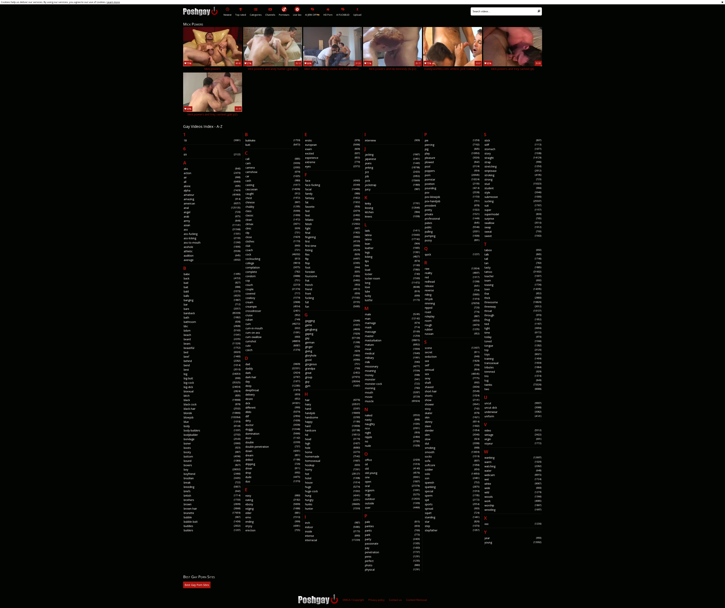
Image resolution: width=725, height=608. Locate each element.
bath (212, 317)
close (272, 237)
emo (272, 517)
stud (512, 184)
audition (212, 255)
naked (392, 415)
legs (392, 252)
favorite (332, 206)
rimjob (452, 299)
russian (452, 334)
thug (512, 319)
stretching (512, 166)
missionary (392, 366)
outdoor (392, 499)
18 (212, 140)
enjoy (272, 526)
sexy (452, 378)
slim (452, 435)
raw (452, 268)
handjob (332, 413)
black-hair (212, 408)
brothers (212, 500)
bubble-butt (212, 521)
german (332, 342)
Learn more (113, 2)
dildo (272, 412)
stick (512, 140)
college (272, 263)
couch (272, 285)
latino (392, 239)
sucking (512, 201)
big (212, 374)
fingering (332, 237)
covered (272, 293)
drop (272, 473)
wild (512, 492)
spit (452, 500)
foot (332, 267)
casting (272, 185)
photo (392, 565)
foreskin (332, 272)
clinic (272, 228)
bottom (212, 456)
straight (512, 158)
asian (212, 225)
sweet (512, 236)
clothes (272, 241)
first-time (332, 246)
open (392, 481)
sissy (452, 408)
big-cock (212, 382)
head (332, 439)
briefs (212, 491)
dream (272, 455)
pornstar (452, 179)
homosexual (332, 461)
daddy (272, 368)
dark (272, 373)
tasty (512, 267)
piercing (452, 145)
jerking (392, 167)
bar (212, 304)
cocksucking (272, 259)
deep (272, 386)
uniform (512, 416)
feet (332, 215)
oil (392, 464)
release (452, 286)
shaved (452, 387)
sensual (452, 369)
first (332, 241)
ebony (272, 504)
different (272, 407)
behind (212, 361)
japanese (392, 159)
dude (272, 477)
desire (272, 399)
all (212, 182)
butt (272, 145)
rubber (452, 329)
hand (332, 408)
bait (212, 287)
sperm (452, 495)
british (212, 495)
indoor (332, 527)
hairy (332, 404)
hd (332, 435)
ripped (452, 307)
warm (512, 462)
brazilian (212, 478)
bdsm (212, 330)
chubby (272, 206)
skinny (452, 422)
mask (392, 327)
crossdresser (272, 311)
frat (332, 280)
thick (512, 298)
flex (332, 254)
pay (392, 548)
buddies (212, 526)
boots (212, 448)
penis (392, 556)
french (332, 285)
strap (512, 162)
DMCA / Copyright (353, 599)
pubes (452, 223)
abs (212, 169)
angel (212, 212)
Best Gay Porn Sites (197, 585)
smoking (452, 448)
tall (512, 259)
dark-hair (272, 377)
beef (212, 356)
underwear (512, 412)
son (452, 478)
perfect (392, 561)
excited (332, 153)
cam (272, 163)
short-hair (452, 391)
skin (452, 417)
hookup (332, 465)
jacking (392, 154)
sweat (512, 231)
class (272, 211)
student (512, 188)
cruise (272, 315)
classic (272, 215)
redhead (452, 281)
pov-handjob (452, 201)
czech (272, 350)
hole (332, 448)
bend (212, 365)
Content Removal (416, 599)
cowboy (272, 298)
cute (272, 345)
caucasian (272, 189)
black (212, 400)
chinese (272, 202)
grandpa (332, 368)
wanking (512, 457)
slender (452, 430)
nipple (392, 437)
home (332, 452)
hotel (332, 478)
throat (512, 311)
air (212, 177)
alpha (212, 190)
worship (512, 505)
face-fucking (332, 185)
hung (332, 495)
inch (332, 523)
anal (212, 208)
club (272, 246)
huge (332, 487)
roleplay (452, 316)
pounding (452, 188)
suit (512, 205)
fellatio (332, 219)
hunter (332, 508)
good (332, 360)
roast (452, 312)
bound (212, 461)
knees (392, 216)
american (212, 203)
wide (512, 488)
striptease (512, 171)
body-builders (212, 430)
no (392, 441)
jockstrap (392, 185)
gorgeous (332, 364)
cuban (272, 319)
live (392, 265)
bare (212, 309)
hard (332, 426)
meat (392, 349)
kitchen (392, 212)
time (512, 332)
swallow (512, 223)
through (512, 315)
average (212, 260)
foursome (332, 276)
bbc (212, 326)
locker (392, 274)
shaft (452, 382)
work (512, 501)
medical (392, 353)
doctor (272, 425)
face (332, 180)
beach (212, 335)
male (392, 314)
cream (272, 302)
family (332, 193)
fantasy (332, 198)
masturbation (392, 340)
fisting (332, 250)
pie (452, 140)
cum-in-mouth (272, 328)
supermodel (512, 214)
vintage (512, 435)
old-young (392, 473)
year (512, 538)
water (512, 470)
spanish (452, 482)
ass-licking (212, 238)
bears (212, 343)
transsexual (512, 363)
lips (392, 261)
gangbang (332, 329)
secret (452, 352)
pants (392, 530)
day (272, 381)
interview (392, 140)
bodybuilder (212, 435)
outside (392, 503)
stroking (512, 175)
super (512, 210)
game (332, 325)
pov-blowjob (452, 197)
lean (392, 243)
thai (512, 293)
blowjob (212, 417)
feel (332, 211)
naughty (392, 424)
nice (392, 428)
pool (452, 166)
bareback (212, 313)
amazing (212, 199)
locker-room (392, 278)
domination (272, 433)
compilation (272, 267)
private (452, 214)
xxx (512, 524)
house (332, 482)
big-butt (212, 378)
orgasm (392, 490)
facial (332, 189)
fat (332, 202)
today (512, 337)
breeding (212, 487)
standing (452, 517)
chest (272, 198)
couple (272, 289)
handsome (332, 417)
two (512, 389)
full (332, 302)
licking (392, 256)
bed (212, 352)
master (392, 336)
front (332, 293)
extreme (332, 162)
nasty (392, 419)
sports (452, 504)
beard (212, 339)
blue (212, 422)
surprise (512, 218)
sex (452, 374)
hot (332, 474)
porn (452, 175)
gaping (332, 334)
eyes (332, 166)
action (212, 173)
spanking (452, 487)
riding (452, 294)
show (452, 400)
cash (272, 180)
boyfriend (212, 474)
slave (452, 426)
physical (392, 569)
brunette (212, 513)
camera (272, 167)
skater (452, 413)
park (392, 535)
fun (332, 306)
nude (392, 446)
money (392, 375)
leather (392, 248)
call (272, 159)
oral (392, 486)
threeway (512, 306)
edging (272, 508)
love (392, 287)
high (332, 443)
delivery (272, 394)
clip (272, 233)
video (512, 430)
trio (512, 376)
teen (512, 289)
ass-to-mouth (212, 242)
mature (392, 344)
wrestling (512, 510)
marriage (392, 323)
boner (212, 443)
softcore (452, 465)
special (452, 491)
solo (452, 474)
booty (212, 452)
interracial (332, 540)
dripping (272, 464)
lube (392, 291)
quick (452, 254)
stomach (512, 149)
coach (272, 250)
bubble (212, 517)
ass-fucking (212, 234)
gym (332, 386)
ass (212, 229)
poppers (452, 171)
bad (212, 283)
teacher (512, 276)
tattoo (512, 272)
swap (512, 227)
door (272, 438)
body (212, 426)
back (212, 278)
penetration (392, 552)
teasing (512, 285)
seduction (452, 356)
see (452, 361)
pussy (452, 240)
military (392, 358)
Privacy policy (376, 599)
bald (212, 291)
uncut (512, 403)
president (452, 205)
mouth (392, 392)
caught (272, 193)
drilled (272, 459)
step (452, 526)
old (392, 468)
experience (332, 158)
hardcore (332, 430)
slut (452, 443)
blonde (212, 413)
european (332, 145)
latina (392, 235)
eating (272, 500)
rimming (452, 303)
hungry (332, 500)
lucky (392, 296)
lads (392, 230)
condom (272, 276)
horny (332, 469)
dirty (272, 420)
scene (452, 348)
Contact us (395, 599)
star (452, 521)
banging (212, 300)
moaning (392, 371)
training (512, 358)
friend (332, 289)
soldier (452, 469)
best (212, 369)
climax (272, 224)
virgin (512, 439)
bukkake (272, 140)
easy (272, 495)
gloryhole (332, 355)
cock (272, 254)
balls (212, 296)
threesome (512, 302)
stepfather (452, 530)
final (332, 233)
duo (272, 481)
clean (272, 219)
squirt (452, 513)
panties (392, 526)
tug (512, 380)
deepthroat (272, 390)
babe (212, 274)
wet (512, 479)
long (392, 283)
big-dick (212, 387)
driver (272, 468)
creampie (272, 306)
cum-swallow (272, 337)
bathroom (212, 322)
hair (332, 400)
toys (512, 354)
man (392, 318)
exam (332, 149)
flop (332, 263)
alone (212, 186)
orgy (392, 494)
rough (452, 325)
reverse (452, 290)
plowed (452, 162)
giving (332, 351)
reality (452, 273)
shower (452, 404)
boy (212, 469)
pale (392, 522)
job (392, 176)
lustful (392, 300)
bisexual (212, 391)
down (272, 451)
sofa (452, 461)
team (512, 280)
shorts (452, 395)
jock (392, 180)
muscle (392, 401)
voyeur (512, 443)
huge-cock (332, 491)
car (272, 176)
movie (392, 397)
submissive (512, 197)
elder (272, 513)
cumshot (272, 341)
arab (212, 216)
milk (392, 362)
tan (512, 263)
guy (332, 381)
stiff (512, 145)
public (452, 227)
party (392, 539)
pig (452, 149)
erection (272, 530)
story (512, 153)
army (212, 221)
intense (332, 536)
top (512, 350)
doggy (272, 429)
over (392, 507)
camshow (272, 172)
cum (272, 324)
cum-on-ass (272, 332)
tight (512, 328)
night (392, 432)
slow (452, 439)
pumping (452, 236)
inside (332, 531)
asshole (212, 247)
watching (512, 466)
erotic (332, 140)
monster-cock (392, 384)
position (452, 184)
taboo (512, 250)
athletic (212, 251)
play (452, 153)
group (332, 377)
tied (512, 324)
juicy (392, 189)
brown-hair (212, 508)
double (272, 442)
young (512, 542)
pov (452, 192)
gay (332, 338)
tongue (512, 345)
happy (332, 422)
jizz (392, 172)
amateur (212, 195)
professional (452, 218)
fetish (332, 224)
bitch (212, 395)
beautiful (212, 348)
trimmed (512, 371)
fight (332, 228)
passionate (392, 543)
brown (212, 504)
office (392, 460)
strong (512, 179)
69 (212, 154)
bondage (212, 439)
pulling (452, 231)
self (452, 365)
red (452, 277)
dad (272, 364)
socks (452, 456)
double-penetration (272, 446)
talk (512, 254)
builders (212, 530)
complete (272, 272)
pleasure (452, 158)
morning (392, 388)
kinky (392, 203)
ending (272, 521)
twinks (512, 385)
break (212, 482)
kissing (392, 208)
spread (452, 508)
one (392, 477)
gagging (332, 321)
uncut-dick (512, 407)
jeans (392, 163)
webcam (512, 475)
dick (272, 403)
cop (272, 280)
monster (392, 379)
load (392, 270)
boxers (212, 465)
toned (512, 341)
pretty (452, 210)
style (512, 192)
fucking (332, 298)
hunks (332, 504)
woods (512, 496)
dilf (272, 416)
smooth (452, 452)
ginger (332, 347)
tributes (512, 367)
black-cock (212, 404)
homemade (332, 456)
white (512, 483)
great (332, 373)
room (452, 321)
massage (392, 331)
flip (332, 259)
